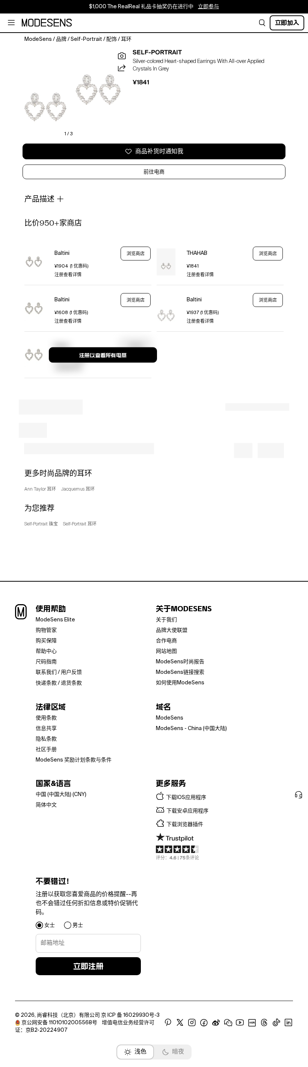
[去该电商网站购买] (33, 262)
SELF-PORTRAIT (157, 52)
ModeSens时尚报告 (180, 661)
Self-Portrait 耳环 (80, 524)
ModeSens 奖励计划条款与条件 (74, 760)
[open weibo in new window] (215, 1022)
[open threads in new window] (264, 1022)
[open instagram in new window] (191, 1022)
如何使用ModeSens (180, 682)
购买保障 (46, 640)
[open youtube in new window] (240, 1022)
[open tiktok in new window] (276, 1022)
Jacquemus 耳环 (78, 489)
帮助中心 (46, 651)
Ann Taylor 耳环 (40, 489)
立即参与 (208, 6)
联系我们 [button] (46, 672)
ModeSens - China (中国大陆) (191, 728)
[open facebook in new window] (203, 1022)
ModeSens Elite (55, 620)
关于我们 (166, 620)
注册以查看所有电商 (103, 355)
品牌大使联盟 (171, 630)
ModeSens (169, 718)
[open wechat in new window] (228, 1022)
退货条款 (71, 683)
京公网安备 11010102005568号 (59, 1022)
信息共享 (46, 728)
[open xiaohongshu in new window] (252, 1022)
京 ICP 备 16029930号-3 (130, 1015)
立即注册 (88, 966)
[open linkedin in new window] (288, 1022)
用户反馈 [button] (71, 672)
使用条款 (46, 718)
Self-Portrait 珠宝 (41, 524)
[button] (262, 22)
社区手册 (46, 749)
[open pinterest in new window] (167, 1022)
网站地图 (166, 651)
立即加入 (287, 22)
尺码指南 (46, 661)
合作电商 (166, 640)
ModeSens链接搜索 (180, 672)
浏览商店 (136, 253)
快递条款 (46, 683)
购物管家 (46, 630)
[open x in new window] (179, 1022)
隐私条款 (46, 739)
